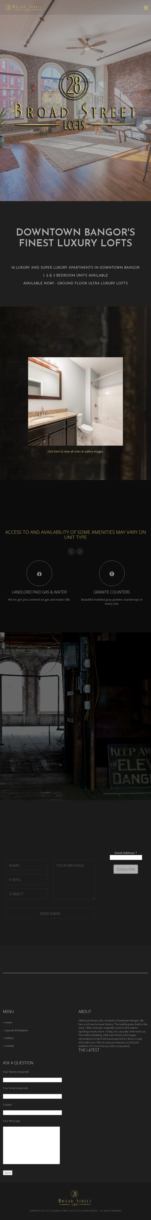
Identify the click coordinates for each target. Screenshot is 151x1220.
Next (119, 403)
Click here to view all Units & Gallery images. (76, 451)
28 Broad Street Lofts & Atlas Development (75, 1210)
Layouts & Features (16, 1030)
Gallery (9, 1038)
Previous (32, 403)
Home (8, 1022)
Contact (9, 1046)
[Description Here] (75, 401)
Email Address (126, 853)
